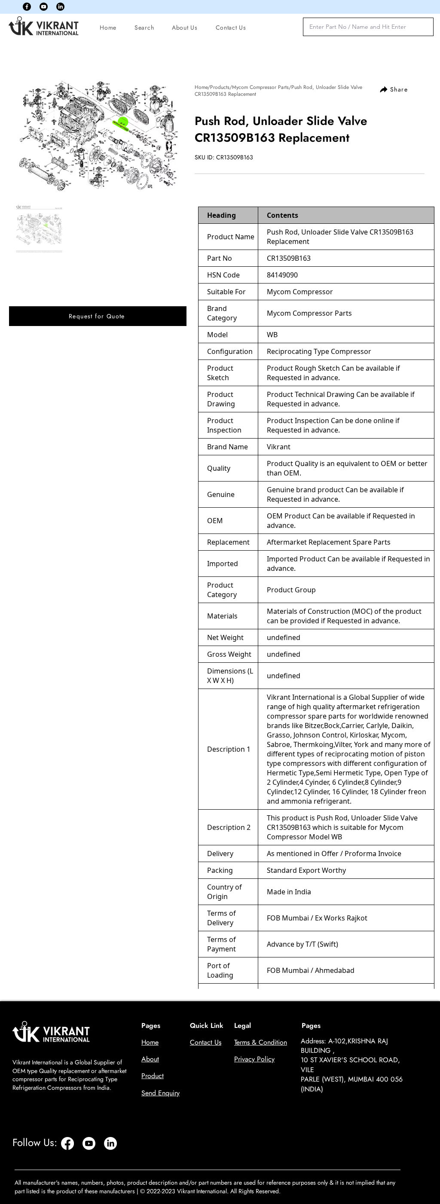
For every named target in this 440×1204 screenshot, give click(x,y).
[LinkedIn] (60, 7)
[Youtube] (44, 7)
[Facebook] (27, 7)
